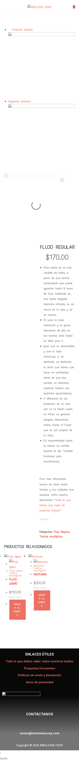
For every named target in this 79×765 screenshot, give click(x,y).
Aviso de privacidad (39, 682)
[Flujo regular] (41, 65)
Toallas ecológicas (51, 536)
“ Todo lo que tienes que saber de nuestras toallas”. (55, 505)
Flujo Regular (61, 531)
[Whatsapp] (48, 724)
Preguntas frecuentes (39, 668)
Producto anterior (22, 29)
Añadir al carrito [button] (17, 610)
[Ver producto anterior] (9, 29)
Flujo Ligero (16, 570)
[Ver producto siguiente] (33, 101)
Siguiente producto (19, 101)
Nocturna (39, 565)
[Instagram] (38, 724)
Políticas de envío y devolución (39, 675)
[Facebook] (28, 724)
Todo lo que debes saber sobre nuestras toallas (39, 661)
